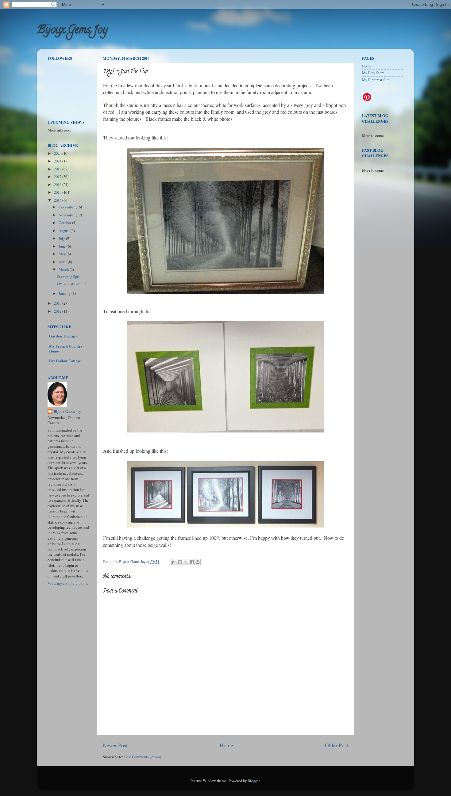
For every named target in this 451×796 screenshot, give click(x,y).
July (62, 238)
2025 (58, 153)
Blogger (254, 780)
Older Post (336, 745)
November (67, 215)
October (65, 222)
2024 (58, 161)
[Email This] (174, 562)
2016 (58, 184)
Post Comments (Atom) (142, 757)
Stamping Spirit (69, 276)
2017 (58, 176)
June (63, 246)
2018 (58, 169)
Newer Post (115, 745)
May (63, 254)
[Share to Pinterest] (198, 562)
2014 (58, 200)
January (65, 293)
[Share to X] (186, 562)
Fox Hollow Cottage (65, 361)
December (67, 207)
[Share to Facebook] (192, 562)
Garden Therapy (63, 336)
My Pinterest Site (376, 79)
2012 (58, 311)
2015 (58, 192)
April (63, 262)
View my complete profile (68, 583)
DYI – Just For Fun (71, 284)
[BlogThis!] (180, 562)
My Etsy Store (373, 72)
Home (226, 745)
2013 (58, 303)
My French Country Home (66, 348)
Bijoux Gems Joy (72, 30)
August (65, 230)
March (64, 269)
